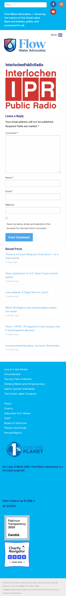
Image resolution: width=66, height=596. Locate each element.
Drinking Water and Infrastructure (24, 384)
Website (9, 204)
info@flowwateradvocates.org (17, 589)
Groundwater (12, 374)
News (8, 403)
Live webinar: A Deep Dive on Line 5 (26, 292)
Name (9, 177)
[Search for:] (26, 4)
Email (9, 191)
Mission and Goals (15, 427)
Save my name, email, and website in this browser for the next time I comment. (28, 226)
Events (8, 408)
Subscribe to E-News (17, 413)
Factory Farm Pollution (18, 379)
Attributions (38, 589)
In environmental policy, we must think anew (32, 345)
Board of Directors (15, 423)
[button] (54, 35)
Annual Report (13, 432)
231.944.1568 (32, 586)
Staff (7, 418)
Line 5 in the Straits (16, 369)
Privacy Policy (51, 589)
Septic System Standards (19, 388)
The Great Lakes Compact (20, 393)
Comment (11, 133)
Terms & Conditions (12, 593)
